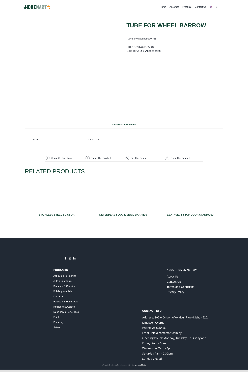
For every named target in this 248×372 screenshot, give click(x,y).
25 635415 (159, 327)
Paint (56, 317)
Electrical (58, 296)
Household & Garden (64, 307)
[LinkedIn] (74, 258)
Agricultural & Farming (64, 276)
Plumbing (58, 322)
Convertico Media (139, 365)
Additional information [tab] (124, 124)
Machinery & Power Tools (66, 312)
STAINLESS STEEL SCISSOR (56, 214)
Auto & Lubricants (62, 281)
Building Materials (62, 291)
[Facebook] (65, 258)
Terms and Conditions (180, 286)
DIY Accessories (150, 50)
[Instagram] (70, 258)
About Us (172, 276)
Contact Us (174, 281)
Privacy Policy (175, 292)
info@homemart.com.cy (166, 332)
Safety (56, 327)
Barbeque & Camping (64, 286)
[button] (217, 6)
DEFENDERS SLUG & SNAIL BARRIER (123, 214)
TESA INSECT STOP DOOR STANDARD (189, 214)
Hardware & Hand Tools (65, 301)
